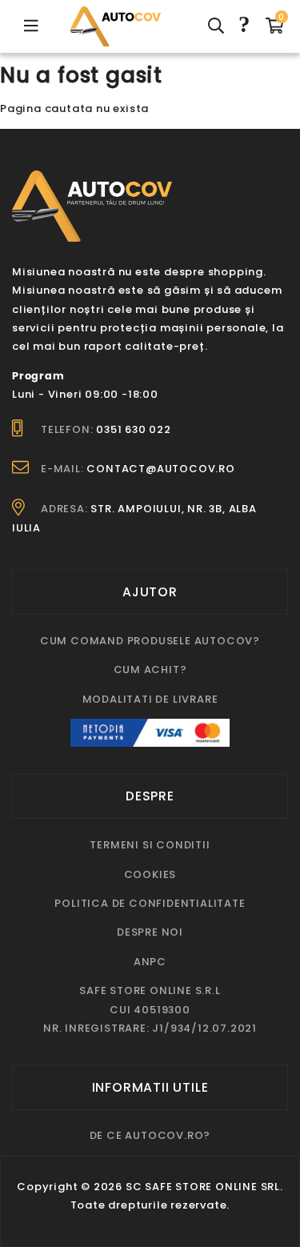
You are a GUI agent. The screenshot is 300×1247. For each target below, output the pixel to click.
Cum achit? (150, 669)
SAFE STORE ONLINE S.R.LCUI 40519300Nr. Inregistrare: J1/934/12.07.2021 (150, 1009)
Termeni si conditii (150, 844)
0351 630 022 (133, 429)
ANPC (150, 961)
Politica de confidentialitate (149, 903)
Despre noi (150, 932)
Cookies (150, 874)
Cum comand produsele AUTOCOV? (150, 640)
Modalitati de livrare (150, 699)
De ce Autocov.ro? (150, 1135)
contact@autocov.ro (160, 468)
